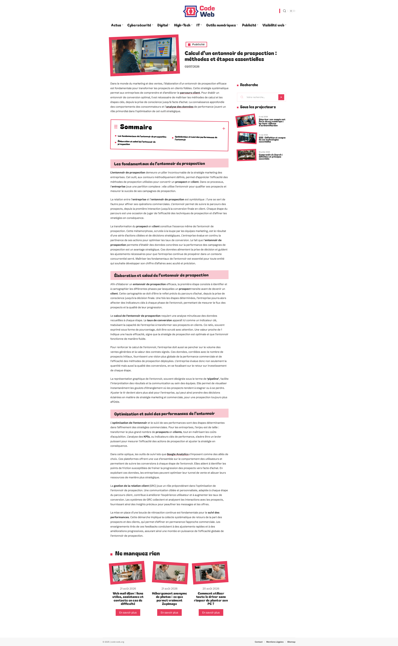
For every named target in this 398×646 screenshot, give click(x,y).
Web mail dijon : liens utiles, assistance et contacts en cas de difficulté (127, 598)
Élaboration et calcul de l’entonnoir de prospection (137, 143)
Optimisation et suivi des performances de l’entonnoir (196, 138)
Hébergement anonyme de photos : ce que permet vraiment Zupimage (169, 598)
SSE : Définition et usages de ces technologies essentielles (272, 139)
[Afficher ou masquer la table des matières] (188, 128)
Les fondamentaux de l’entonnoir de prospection (142, 136)
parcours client (190, 92)
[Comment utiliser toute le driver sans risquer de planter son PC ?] (210, 572)
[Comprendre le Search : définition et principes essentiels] (247, 155)
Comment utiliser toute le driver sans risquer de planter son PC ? (211, 598)
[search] (284, 11)
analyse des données (179, 106)
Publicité (198, 44)
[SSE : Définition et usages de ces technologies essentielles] (247, 137)
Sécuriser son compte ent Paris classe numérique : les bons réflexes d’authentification (272, 122)
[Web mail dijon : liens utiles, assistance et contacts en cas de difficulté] (127, 573)
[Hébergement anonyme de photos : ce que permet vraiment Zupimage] (170, 572)
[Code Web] (199, 11)
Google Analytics (178, 454)
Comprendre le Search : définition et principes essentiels (271, 156)
